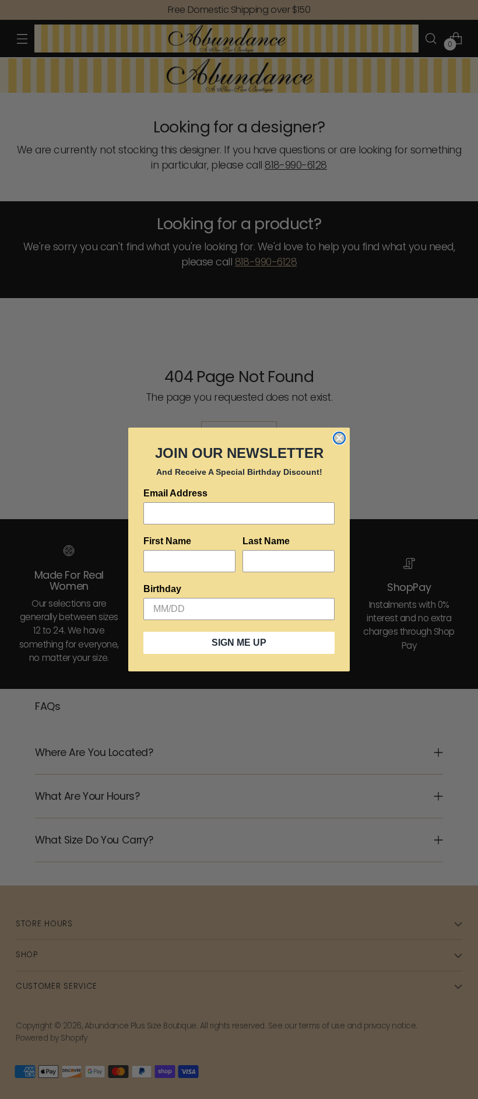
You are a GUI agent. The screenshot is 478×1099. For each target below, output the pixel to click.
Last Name (266, 541)
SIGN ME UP (239, 643)
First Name (167, 541)
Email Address (175, 493)
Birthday (162, 589)
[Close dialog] (339, 438)
